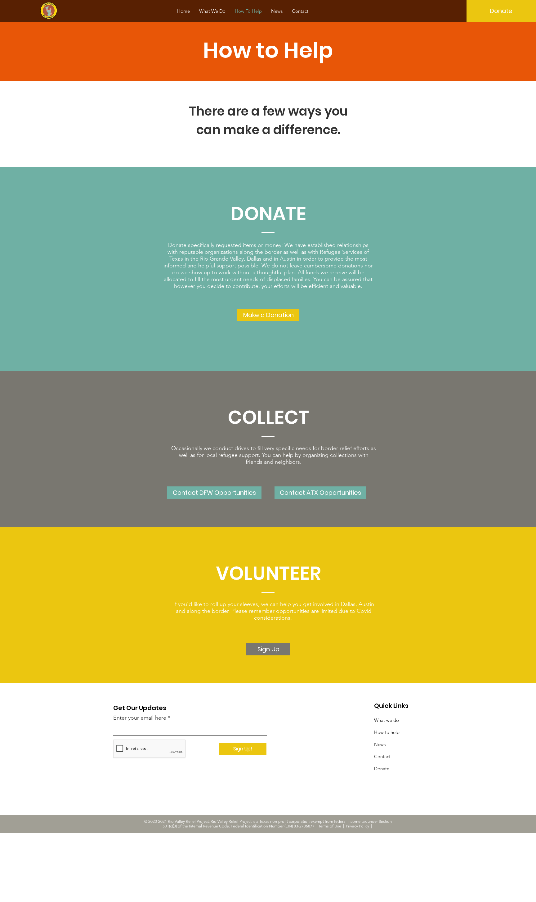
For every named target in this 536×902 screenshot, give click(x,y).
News (380, 744)
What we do (386, 720)
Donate (381, 769)
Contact (382, 756)
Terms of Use (329, 826)
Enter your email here (139, 718)
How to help (387, 732)
